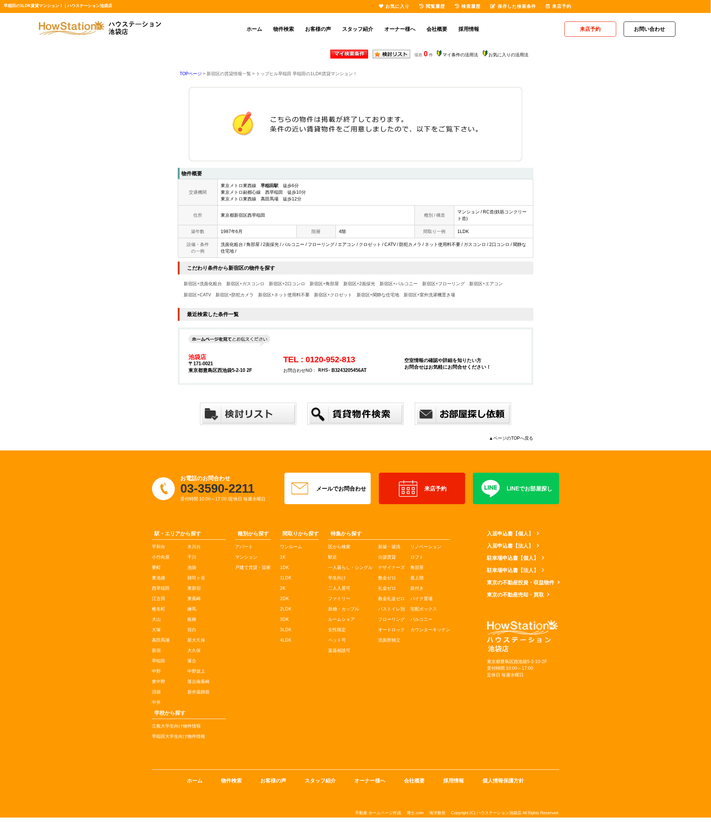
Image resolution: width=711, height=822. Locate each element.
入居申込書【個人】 (510, 533)
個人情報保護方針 (503, 780)
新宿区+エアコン (486, 283)
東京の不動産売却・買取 (515, 595)
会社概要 (437, 29)
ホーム (254, 29)
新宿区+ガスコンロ (245, 283)
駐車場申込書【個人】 (513, 558)
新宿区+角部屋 (324, 283)
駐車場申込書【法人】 (513, 570)
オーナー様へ (399, 29)
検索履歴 (471, 6)
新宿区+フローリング (443, 283)
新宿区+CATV (197, 294)
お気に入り (397, 6)
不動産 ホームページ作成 (378, 813)
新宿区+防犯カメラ (235, 294)
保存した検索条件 (517, 6)
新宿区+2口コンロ (287, 283)
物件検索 (283, 29)
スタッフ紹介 (357, 29)
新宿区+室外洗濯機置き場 (429, 294)
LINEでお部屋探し (530, 488)
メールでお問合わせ (341, 488)
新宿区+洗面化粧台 (203, 283)
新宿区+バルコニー (399, 283)
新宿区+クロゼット (333, 294)
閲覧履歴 (435, 6)
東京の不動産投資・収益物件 (520, 582)
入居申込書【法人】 (510, 546)
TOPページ (191, 73)
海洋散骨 (437, 813)
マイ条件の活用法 (460, 54)
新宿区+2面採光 (359, 283)
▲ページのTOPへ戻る (511, 438)
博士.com (415, 813)
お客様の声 (318, 29)
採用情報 (468, 29)
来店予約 (435, 488)
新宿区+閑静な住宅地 (378, 294)
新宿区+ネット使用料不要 (284, 294)
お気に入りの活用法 (508, 54)
